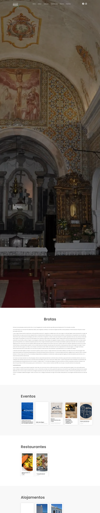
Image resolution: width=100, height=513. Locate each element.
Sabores (46, 4)
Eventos (68, 4)
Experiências (54, 4)
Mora (34, 4)
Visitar (39, 4)
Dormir (62, 4)
